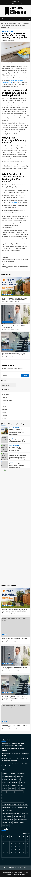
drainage (20, 785)
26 (11, 852)
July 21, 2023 (10, 40)
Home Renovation (6, 794)
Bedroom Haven (21, 773)
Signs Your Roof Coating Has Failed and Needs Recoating (13, 749)
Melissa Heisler (6, 329)
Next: (15, 266)
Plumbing (4, 415)
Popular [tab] (12, 424)
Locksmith (4, 409)
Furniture (12, 788)
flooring (4, 788)
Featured (4, 397)
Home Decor (10, 791)
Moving (4, 412)
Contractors (15, 782)
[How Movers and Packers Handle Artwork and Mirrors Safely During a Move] (15, 714)
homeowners (19, 791)
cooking (23, 782)
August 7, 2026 (11, 356)
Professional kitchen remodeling (10, 813)
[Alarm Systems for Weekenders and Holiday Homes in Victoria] (15, 314)
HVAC (3, 403)
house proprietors (7, 798)
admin (4, 40)
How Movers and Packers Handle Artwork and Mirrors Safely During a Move (17, 465)
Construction (5, 394)
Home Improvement (7, 31)
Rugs (10, 822)
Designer (14, 785)
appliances (5, 773)
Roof (3, 816)
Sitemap (23, 3)
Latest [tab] (4, 424)
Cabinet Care (20, 776)
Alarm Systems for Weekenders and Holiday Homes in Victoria (16, 449)
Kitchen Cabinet (24, 798)
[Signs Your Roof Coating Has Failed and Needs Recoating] (4, 440)
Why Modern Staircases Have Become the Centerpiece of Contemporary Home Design (14, 354)
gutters (23, 788)
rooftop (4, 822)
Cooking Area (5, 785)
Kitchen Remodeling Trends (9, 804)
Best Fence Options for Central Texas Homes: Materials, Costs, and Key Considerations (14, 299)
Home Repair (17, 794)
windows (14, 202)
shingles (22, 822)
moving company (22, 807)
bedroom (12, 773)
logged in (11, 368)
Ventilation (5, 825)
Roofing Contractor (7, 819)
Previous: (15, 259)
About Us (12, 3)
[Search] (29, 19)
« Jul (3, 859)
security (16, 822)
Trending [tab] (20, 424)
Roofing (4, 418)
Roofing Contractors (21, 819)
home (3, 791)
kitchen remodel (6, 801)
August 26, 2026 (13, 301)
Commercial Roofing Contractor (11, 779)
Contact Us (17, 3)
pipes (3, 810)
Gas (18, 788)
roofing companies (19, 816)
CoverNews (15, 874)
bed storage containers (8, 776)
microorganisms (22, 804)
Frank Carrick (5, 301)
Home (7, 3)
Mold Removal (6, 807)
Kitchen (4, 406)
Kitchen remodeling (18, 801)
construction (6, 782)
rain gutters (25, 813)
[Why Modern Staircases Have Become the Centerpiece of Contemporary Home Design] (15, 342)
